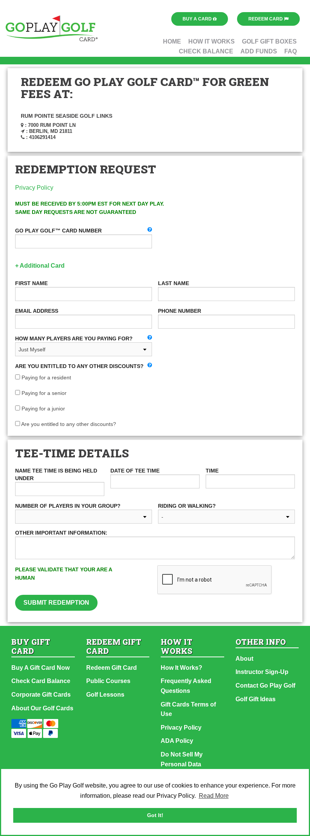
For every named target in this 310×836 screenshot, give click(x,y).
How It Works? (181, 667)
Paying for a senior (43, 393)
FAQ (290, 51)
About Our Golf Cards (42, 708)
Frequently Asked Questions (186, 686)
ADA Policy (177, 741)
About (244, 658)
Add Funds (258, 51)
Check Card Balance (40, 681)
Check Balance (206, 51)
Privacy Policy (34, 187)
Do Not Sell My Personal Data (182, 759)
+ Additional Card (40, 265)
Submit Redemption (56, 602)
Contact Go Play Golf (265, 685)
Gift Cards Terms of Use (188, 709)
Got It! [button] (155, 815)
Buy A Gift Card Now (40, 667)
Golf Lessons (105, 694)
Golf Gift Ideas (256, 699)
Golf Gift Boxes (269, 41)
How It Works (211, 41)
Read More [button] (214, 795)
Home (172, 41)
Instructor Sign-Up (262, 672)
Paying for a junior (42, 409)
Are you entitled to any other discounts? (68, 424)
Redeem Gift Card (111, 667)
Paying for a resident (45, 377)
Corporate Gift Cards (41, 694)
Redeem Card (266, 19)
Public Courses (108, 681)
